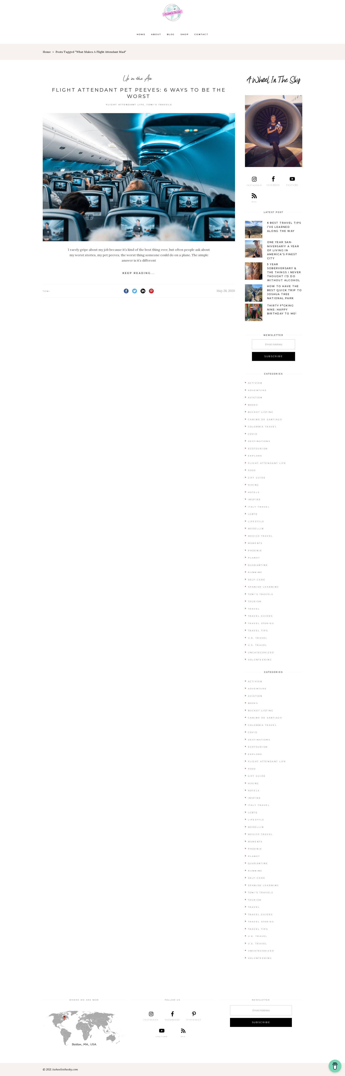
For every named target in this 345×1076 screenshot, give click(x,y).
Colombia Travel (262, 426)
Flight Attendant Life (125, 104)
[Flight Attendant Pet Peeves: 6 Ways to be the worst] (139, 177)
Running (255, 572)
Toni (46, 291)
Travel (254, 609)
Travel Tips (258, 630)
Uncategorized (261, 652)
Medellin (256, 528)
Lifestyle (256, 521)
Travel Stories (261, 623)
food (252, 470)
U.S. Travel (257, 645)
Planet (254, 557)
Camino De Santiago (265, 419)
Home (47, 52)
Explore (255, 456)
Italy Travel (259, 507)
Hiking (253, 485)
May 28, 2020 (226, 291)
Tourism (255, 601)
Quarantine (258, 565)
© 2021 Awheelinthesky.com (60, 1069)
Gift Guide (257, 477)
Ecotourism (258, 448)
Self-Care (257, 579)
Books (253, 405)
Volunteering (260, 659)
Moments (255, 543)
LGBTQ (253, 514)
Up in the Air (137, 78)
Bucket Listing (261, 412)
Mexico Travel (260, 536)
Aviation (255, 397)
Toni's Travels (159, 104)
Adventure (257, 390)
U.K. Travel (258, 638)
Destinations (259, 441)
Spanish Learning (263, 587)
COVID (253, 434)
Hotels (254, 492)
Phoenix (255, 550)
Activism (255, 383)
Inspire (254, 499)
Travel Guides (260, 616)
